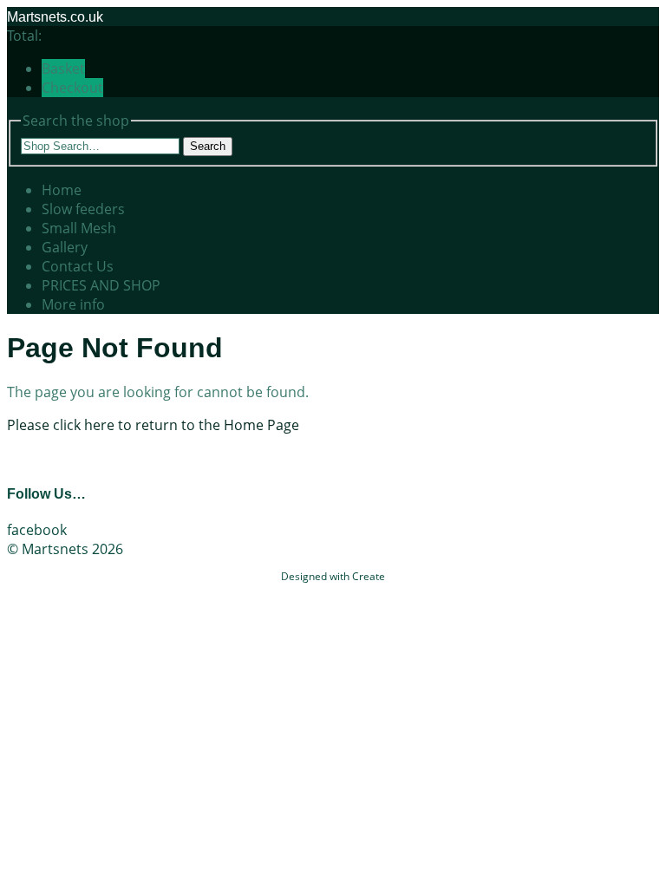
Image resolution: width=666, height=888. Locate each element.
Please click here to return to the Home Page (153, 424)
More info (73, 304)
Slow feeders (83, 209)
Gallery (65, 247)
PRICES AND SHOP (101, 285)
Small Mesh (79, 228)
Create (368, 576)
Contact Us (78, 266)
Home (62, 189)
